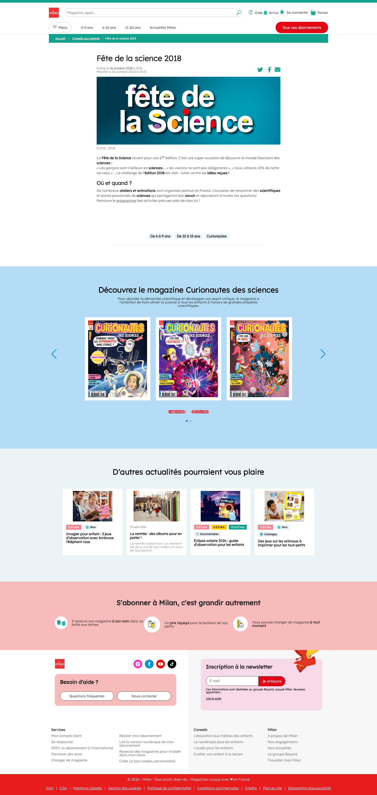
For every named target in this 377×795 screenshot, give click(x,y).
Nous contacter (144, 696)
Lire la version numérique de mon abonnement (146, 743)
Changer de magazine (69, 760)
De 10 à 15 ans (188, 236)
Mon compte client (66, 735)
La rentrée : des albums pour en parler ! (156, 535)
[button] (54, 354)
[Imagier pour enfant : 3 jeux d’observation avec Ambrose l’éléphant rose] (92, 506)
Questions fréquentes (87, 696)
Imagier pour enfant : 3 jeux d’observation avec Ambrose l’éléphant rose (90, 538)
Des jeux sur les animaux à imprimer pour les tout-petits (281, 543)
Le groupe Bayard (282, 754)
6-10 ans (109, 27)
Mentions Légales (87, 788)
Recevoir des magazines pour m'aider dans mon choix (150, 753)
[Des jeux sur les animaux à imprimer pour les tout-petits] (284, 506)
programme (126, 200)
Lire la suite (213, 698)
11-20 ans (133, 27)
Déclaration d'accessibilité (309, 788)
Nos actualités (279, 748)
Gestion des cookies (124, 788)
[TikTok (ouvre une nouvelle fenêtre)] (172, 667)
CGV (49, 788)
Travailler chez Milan (284, 760)
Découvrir (200, 410)
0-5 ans (87, 27)
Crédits (251, 788)
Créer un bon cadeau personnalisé (147, 761)
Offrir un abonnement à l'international (82, 748)
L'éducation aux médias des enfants (223, 735)
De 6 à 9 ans (160, 236)
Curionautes (217, 236)
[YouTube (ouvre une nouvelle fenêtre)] (160, 667)
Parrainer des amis (66, 754)
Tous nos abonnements (302, 27)
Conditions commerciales (218, 788)
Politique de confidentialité (169, 788)
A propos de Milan (283, 735)
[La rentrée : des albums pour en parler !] (156, 506)
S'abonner (177, 410)
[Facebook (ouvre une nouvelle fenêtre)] (149, 667)
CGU (63, 788)
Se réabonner (62, 742)
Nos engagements (283, 742)
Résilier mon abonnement (140, 735)
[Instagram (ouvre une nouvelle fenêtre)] (138, 667)
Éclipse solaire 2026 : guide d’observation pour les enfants (219, 542)
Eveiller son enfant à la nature (218, 754)
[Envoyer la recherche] (239, 13)
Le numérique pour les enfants (218, 742)
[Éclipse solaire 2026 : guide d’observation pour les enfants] (220, 506)
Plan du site (272, 788)
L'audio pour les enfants (213, 748)
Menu (62, 27)
